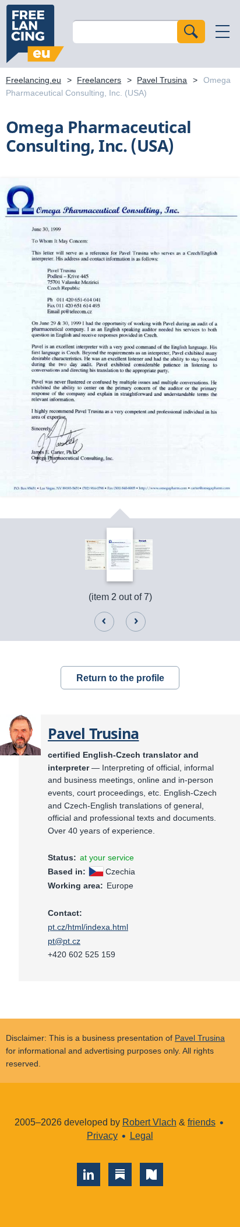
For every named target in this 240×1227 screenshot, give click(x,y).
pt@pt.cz (64, 941)
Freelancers (99, 80)
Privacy (102, 1136)
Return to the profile (120, 678)
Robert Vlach (149, 1122)
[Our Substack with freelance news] (120, 1174)
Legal (141, 1136)
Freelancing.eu (35, 34)
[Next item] (136, 622)
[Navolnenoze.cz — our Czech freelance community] (151, 1174)
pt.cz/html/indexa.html (88, 927)
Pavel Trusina (162, 80)
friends (202, 1122)
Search (191, 31)
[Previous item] (104, 622)
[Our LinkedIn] (88, 1174)
